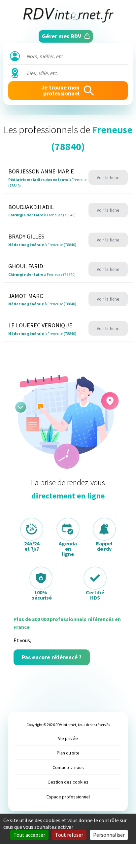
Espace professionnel (68, 796)
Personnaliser (109, 834)
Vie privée (68, 738)
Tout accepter (29, 834)
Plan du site (68, 753)
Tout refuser (69, 834)
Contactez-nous (68, 767)
